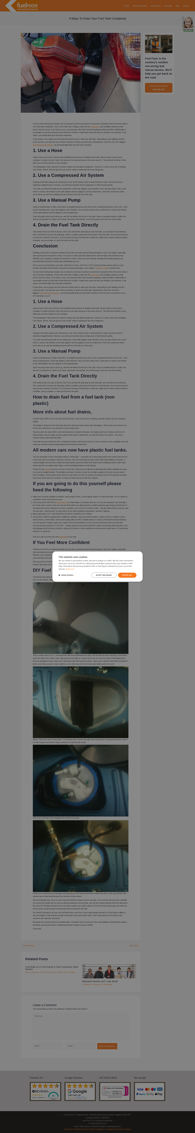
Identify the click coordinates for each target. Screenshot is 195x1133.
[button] (66, 575)
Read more (70, 569)
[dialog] (97, 566)
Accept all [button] (127, 575)
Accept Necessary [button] (104, 575)
